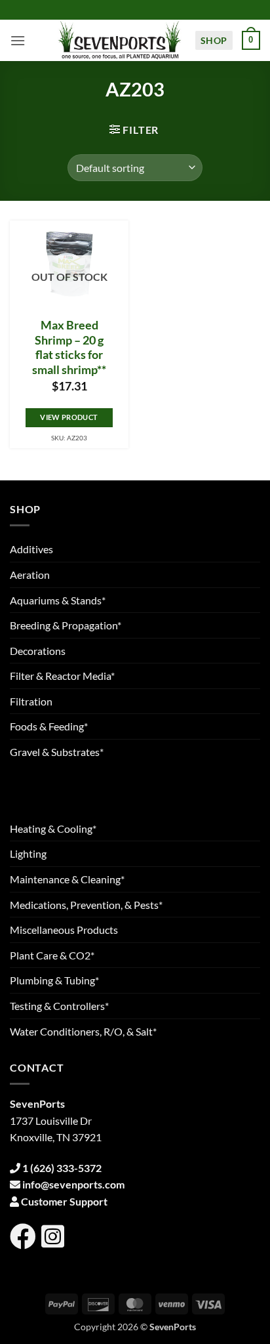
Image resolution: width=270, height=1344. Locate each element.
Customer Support (64, 1201)
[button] (18, 40)
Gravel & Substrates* (57, 752)
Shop (214, 40)
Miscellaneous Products (64, 929)
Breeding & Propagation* (65, 625)
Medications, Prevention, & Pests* (86, 904)
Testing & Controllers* (59, 1005)
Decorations (38, 650)
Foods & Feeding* (49, 726)
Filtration (31, 701)
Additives (31, 549)
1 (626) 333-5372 (62, 1168)
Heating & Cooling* (53, 828)
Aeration (30, 574)
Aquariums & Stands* (58, 600)
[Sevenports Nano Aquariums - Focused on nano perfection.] (119, 40)
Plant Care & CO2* (52, 955)
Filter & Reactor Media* (62, 675)
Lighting (28, 853)
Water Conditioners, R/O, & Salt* (83, 1031)
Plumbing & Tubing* (54, 980)
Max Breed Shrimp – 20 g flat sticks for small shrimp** (69, 347)
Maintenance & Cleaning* (67, 879)
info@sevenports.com (73, 1184)
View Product (69, 417)
